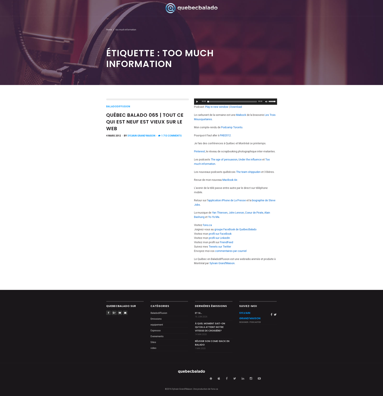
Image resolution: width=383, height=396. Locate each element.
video (153, 348)
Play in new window (216, 106)
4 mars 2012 (113, 135)
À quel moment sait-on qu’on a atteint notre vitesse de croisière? (210, 327)
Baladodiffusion (118, 106)
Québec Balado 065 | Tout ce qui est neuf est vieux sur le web (145, 122)
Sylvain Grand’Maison (222, 263)
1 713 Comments (171, 135)
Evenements (157, 336)
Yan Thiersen (220, 212)
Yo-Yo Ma (213, 217)
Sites (153, 342)
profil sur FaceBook (220, 233)
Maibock (241, 114)
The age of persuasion (224, 159)
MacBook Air (229, 179)
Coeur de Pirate (254, 212)
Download (236, 106)
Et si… (198, 313)
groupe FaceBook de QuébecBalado (235, 229)
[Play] (197, 102)
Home (109, 29)
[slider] (273, 101)
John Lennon (236, 212)
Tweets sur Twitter (220, 246)
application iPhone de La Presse (227, 200)
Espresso (156, 330)
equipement (157, 324)
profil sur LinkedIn (219, 237)
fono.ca (207, 225)
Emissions (156, 318)
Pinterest (199, 151)
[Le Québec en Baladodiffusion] (191, 8)
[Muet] (266, 101)
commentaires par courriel (231, 250)
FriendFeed (226, 242)
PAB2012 (225, 135)
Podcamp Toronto (231, 127)
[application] (235, 101)
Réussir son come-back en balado (212, 342)
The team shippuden (248, 171)
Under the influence (250, 159)
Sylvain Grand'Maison (141, 135)
